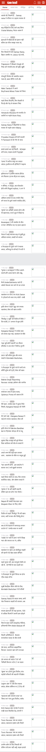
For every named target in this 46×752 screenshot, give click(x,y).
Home (5, 7)
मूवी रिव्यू (31, 7)
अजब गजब (13, 7)
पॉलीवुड (23, 7)
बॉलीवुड (39, 7)
